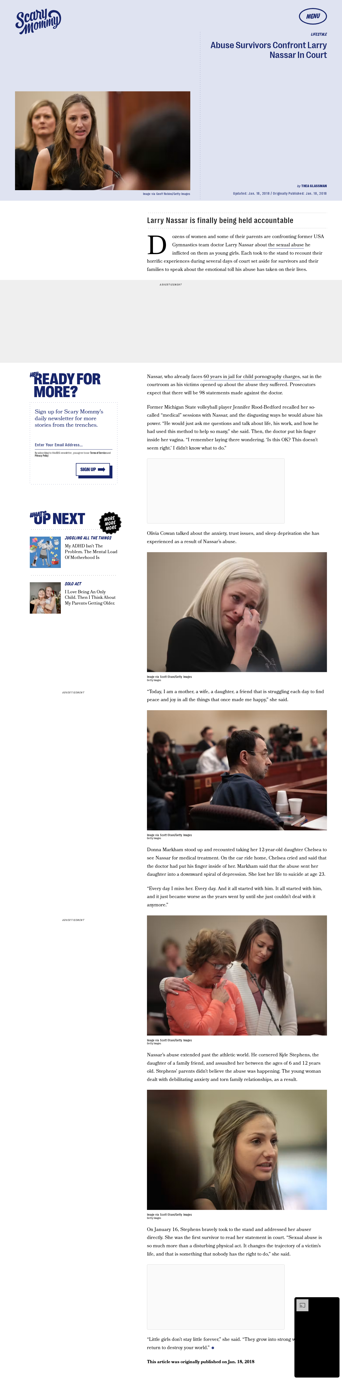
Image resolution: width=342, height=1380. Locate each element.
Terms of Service (98, 453)
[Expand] (300, 1302)
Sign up (88, 469)
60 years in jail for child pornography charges (252, 376)
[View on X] (216, 491)
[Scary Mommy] (38, 21)
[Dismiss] (334, 1302)
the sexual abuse (286, 245)
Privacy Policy (42, 455)
